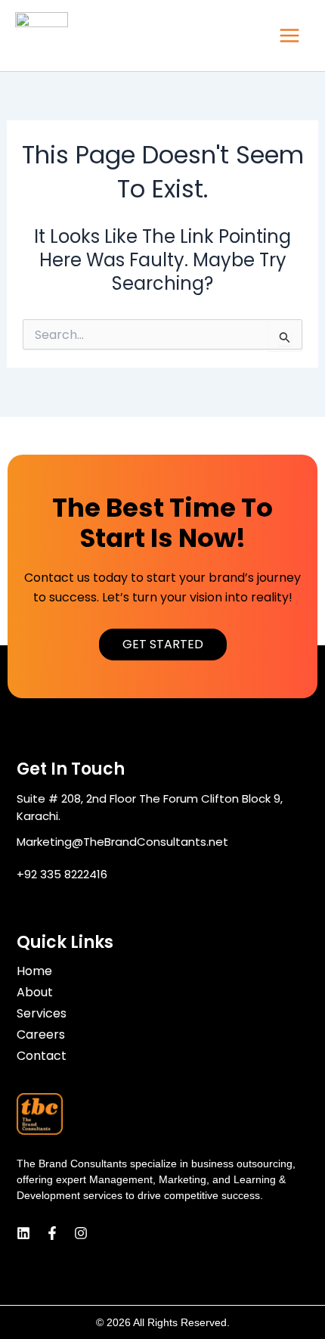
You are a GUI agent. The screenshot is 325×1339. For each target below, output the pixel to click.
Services (42, 1013)
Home (34, 971)
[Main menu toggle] (289, 35)
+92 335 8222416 (62, 874)
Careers (41, 1034)
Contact (42, 1056)
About (35, 992)
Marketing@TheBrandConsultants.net (122, 842)
